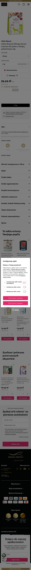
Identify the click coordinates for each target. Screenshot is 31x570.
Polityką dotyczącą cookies (18, 269)
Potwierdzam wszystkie (15, 298)
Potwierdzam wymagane (15, 303)
